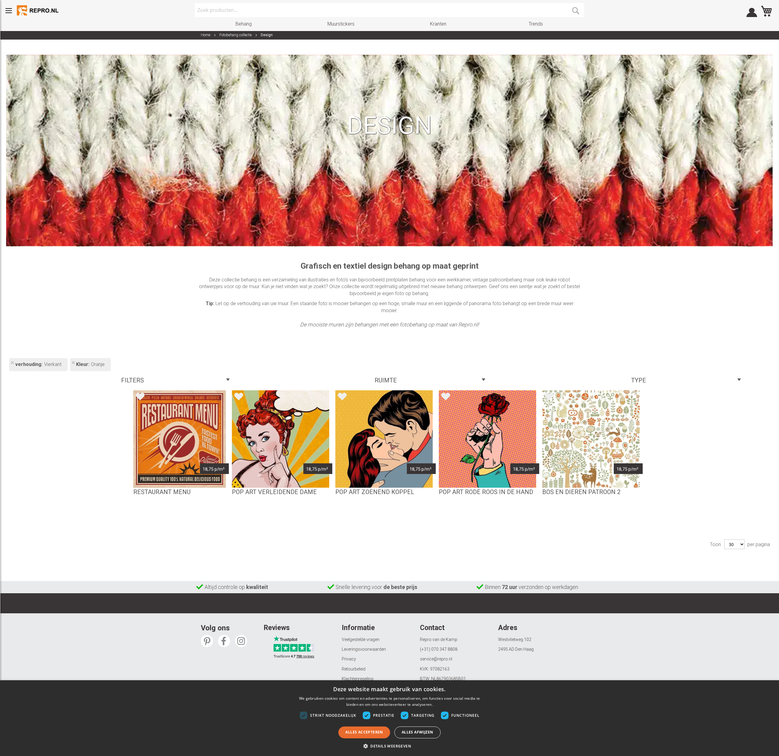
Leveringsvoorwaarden (364, 649)
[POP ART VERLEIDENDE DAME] (280, 439)
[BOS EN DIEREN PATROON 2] (591, 439)
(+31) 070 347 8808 (438, 649)
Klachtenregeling (357, 678)
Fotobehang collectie (236, 35)
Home (206, 35)
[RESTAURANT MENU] (179, 439)
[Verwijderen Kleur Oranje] (73, 363)
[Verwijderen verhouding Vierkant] (12, 363)
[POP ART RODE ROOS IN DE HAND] (487, 439)
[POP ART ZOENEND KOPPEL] (384, 439)
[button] (389, 746)
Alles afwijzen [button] (417, 732)
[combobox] (389, 10)
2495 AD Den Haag (516, 649)
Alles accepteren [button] (364, 732)
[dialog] (389, 718)
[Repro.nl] (38, 10)
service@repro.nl (436, 659)
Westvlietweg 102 (514, 639)
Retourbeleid (353, 669)
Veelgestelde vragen (360, 639)
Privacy (349, 659)
